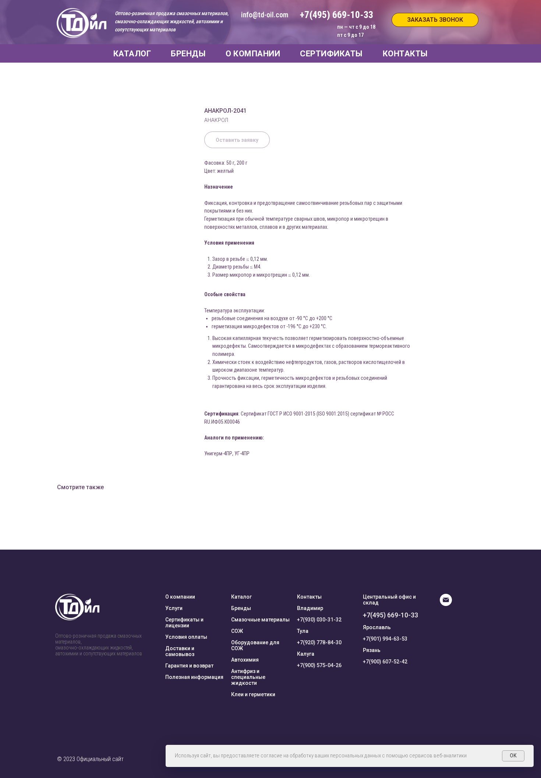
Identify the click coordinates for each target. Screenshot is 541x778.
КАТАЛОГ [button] (132, 53)
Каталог (241, 597)
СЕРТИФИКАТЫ (331, 53)
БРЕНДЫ (188, 53)
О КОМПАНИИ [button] (253, 53)
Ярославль (377, 627)
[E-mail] (446, 604)
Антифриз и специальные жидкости (248, 677)
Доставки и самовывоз (179, 651)
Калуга (305, 654)
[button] (435, 20)
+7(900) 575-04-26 (319, 665)
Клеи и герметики (253, 694)
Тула (302, 631)
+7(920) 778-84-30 (319, 642)
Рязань (372, 650)
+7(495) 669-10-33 (390, 615)
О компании (180, 597)
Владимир (310, 608)
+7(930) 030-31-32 (319, 620)
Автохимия (245, 660)
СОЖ (237, 631)
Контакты (309, 597)
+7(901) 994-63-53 (385, 639)
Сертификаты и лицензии (184, 622)
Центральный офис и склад (389, 600)
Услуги (174, 608)
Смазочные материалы (260, 620)
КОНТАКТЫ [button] (405, 53)
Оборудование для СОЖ (255, 645)
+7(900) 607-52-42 (385, 662)
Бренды (241, 608)
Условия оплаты (186, 637)
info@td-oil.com (264, 14)
